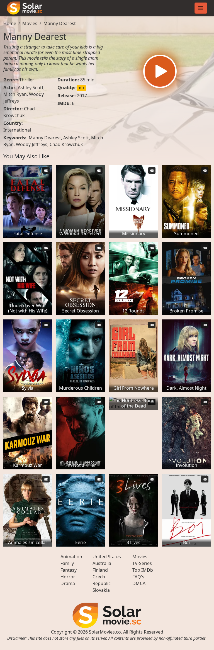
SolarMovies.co (105, 632)
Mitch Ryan (15, 94)
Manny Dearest (59, 23)
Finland (100, 570)
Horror (67, 577)
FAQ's (138, 577)
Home (9, 23)
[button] (160, 71)
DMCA (138, 583)
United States (107, 557)
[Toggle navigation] (200, 8)
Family (67, 563)
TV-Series (142, 563)
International (17, 130)
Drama (67, 583)
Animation (71, 557)
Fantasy (68, 570)
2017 (82, 96)
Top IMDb (142, 570)
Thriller (26, 80)
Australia (102, 563)
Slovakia (101, 590)
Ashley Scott (30, 87)
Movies (29, 23)
